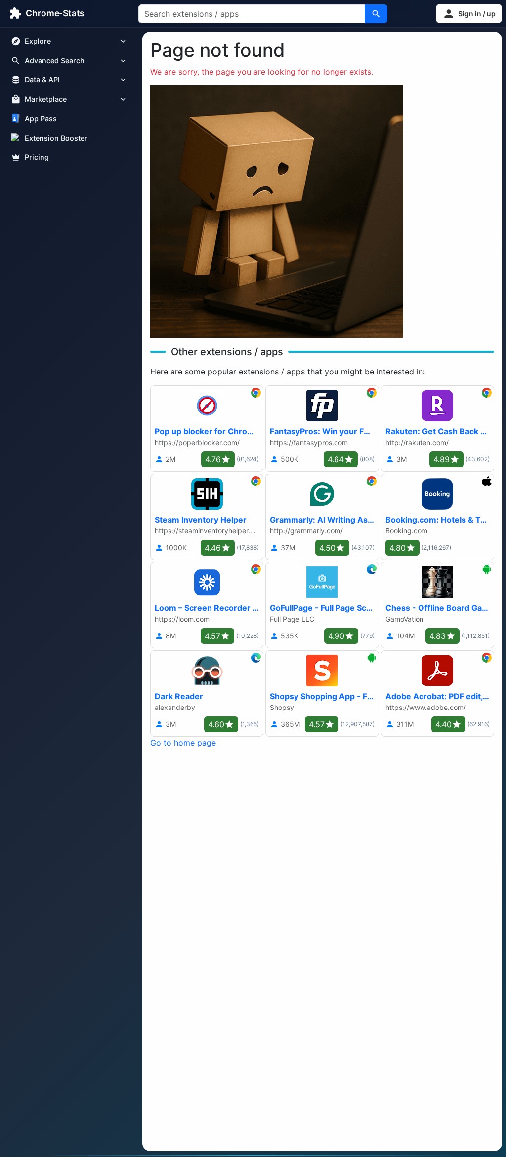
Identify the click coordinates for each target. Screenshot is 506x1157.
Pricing (37, 157)
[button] (469, 13)
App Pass (41, 118)
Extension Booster (56, 138)
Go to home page (183, 742)
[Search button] (376, 13)
